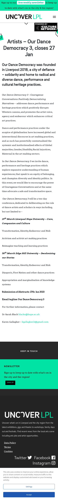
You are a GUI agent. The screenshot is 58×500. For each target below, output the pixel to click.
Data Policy (10, 442)
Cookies (8, 451)
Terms (7, 447)
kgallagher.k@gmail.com (35, 322)
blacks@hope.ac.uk (29, 314)
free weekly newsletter (31, 2)
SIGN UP (10, 383)
